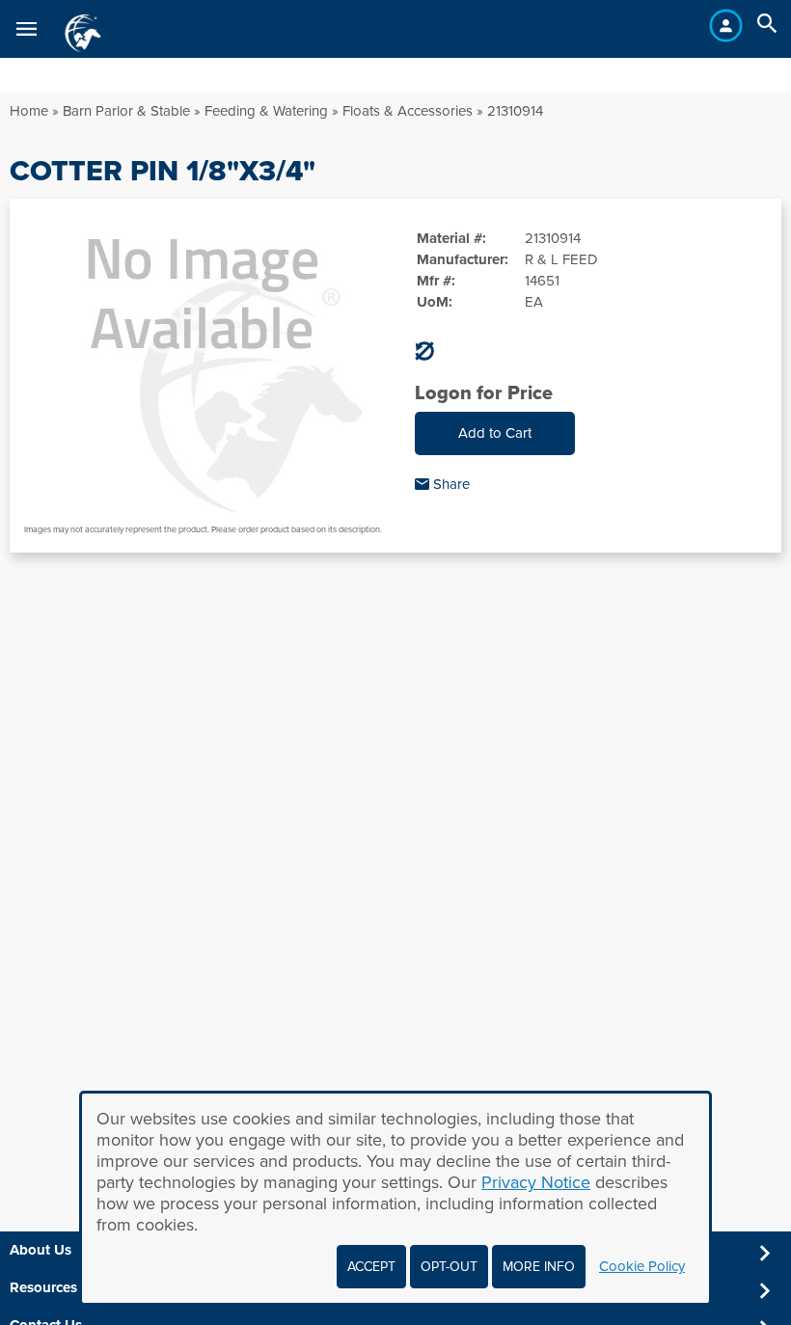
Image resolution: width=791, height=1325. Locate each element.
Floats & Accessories (407, 111)
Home (29, 111)
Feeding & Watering (266, 111)
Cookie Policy (642, 1266)
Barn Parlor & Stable (126, 111)
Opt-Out (449, 1266)
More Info (539, 1266)
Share (449, 484)
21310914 (515, 111)
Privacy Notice (535, 1182)
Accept (371, 1266)
